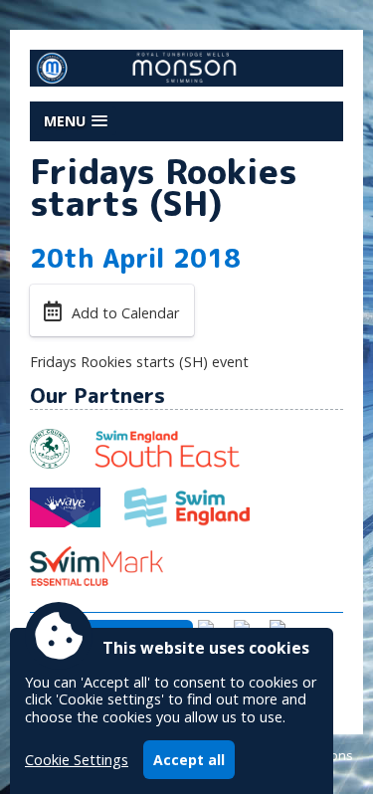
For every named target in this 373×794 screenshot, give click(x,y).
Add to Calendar (125, 312)
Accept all (189, 759)
